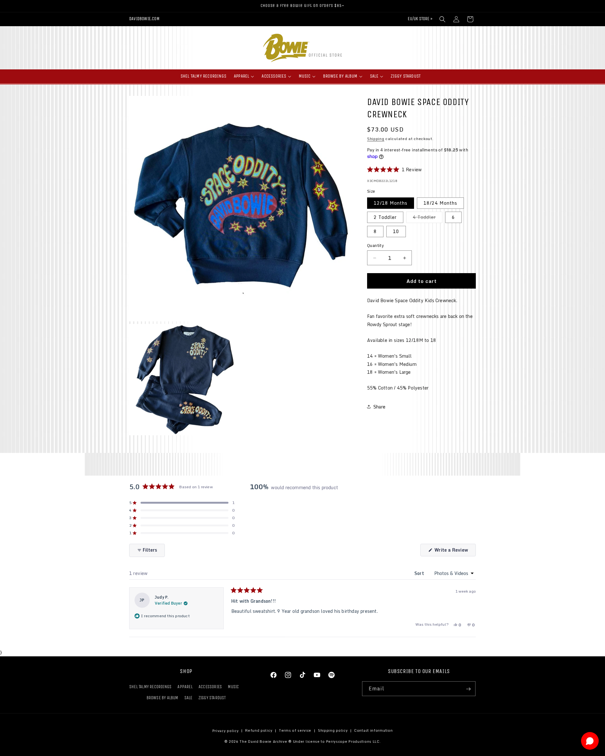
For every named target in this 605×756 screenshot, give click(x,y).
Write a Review (454, 551)
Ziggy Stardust (212, 698)
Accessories (210, 687)
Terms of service (295, 731)
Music (233, 687)
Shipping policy (333, 731)
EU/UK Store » (420, 18)
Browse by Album (162, 698)
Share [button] (379, 406)
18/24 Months (440, 203)
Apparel (184, 687)
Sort (419, 573)
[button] (442, 19)
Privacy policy (225, 731)
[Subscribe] (468, 689)
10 (396, 231)
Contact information (373, 731)
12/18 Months (390, 203)
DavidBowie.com (144, 18)
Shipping (375, 139)
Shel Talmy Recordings (150, 687)
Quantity (375, 246)
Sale (188, 698)
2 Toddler (385, 217)
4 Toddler (427, 218)
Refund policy (258, 731)
